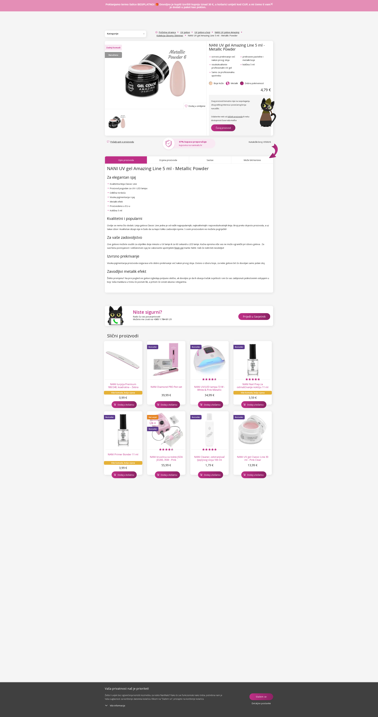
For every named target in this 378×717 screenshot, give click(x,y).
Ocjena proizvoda (168, 160)
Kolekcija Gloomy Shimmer (170, 35)
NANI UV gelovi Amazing (227, 32)
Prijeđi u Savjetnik (254, 316)
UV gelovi (185, 32)
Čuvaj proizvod (223, 127)
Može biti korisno (252, 160)
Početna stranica (167, 32)
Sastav (210, 160)
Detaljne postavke (261, 703)
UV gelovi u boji (202, 32)
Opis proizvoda (126, 160)
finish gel (178, 247)
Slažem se (261, 696)
